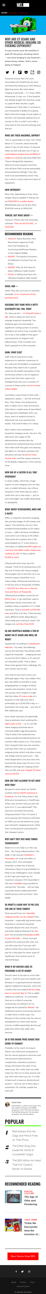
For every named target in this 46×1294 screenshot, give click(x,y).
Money (4, 13)
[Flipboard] (19, 72)
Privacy (23, 1282)
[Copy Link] (32, 72)
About (13, 1282)
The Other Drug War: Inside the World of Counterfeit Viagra (24, 1150)
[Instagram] (38, 72)
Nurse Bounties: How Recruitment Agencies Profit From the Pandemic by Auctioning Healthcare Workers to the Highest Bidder (22, 245)
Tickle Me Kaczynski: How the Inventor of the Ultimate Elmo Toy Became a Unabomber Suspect (31, 1229)
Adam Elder (13, 13)
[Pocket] (26, 72)
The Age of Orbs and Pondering (31, 1200)
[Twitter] (7, 72)
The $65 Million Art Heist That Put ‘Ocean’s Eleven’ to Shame (26, 1164)
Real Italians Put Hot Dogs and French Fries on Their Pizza (25, 1135)
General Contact (23, 1286)
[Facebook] (13, 72)
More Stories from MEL (23, 1256)
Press (32, 1282)
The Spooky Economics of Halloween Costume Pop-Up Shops (22, 260)
